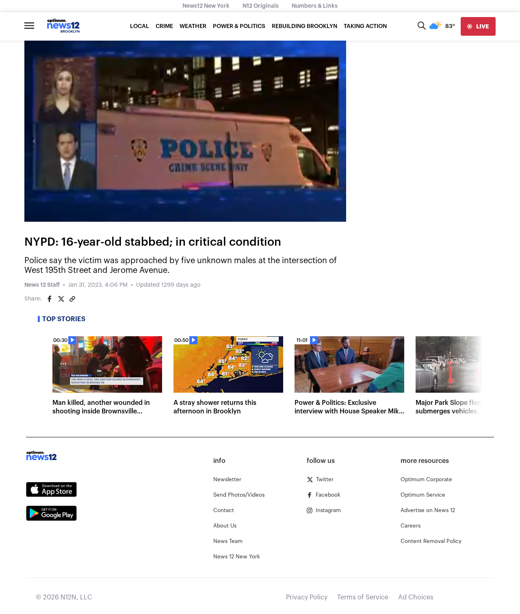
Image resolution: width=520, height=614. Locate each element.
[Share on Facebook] (49, 299)
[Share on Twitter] (61, 299)
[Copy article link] (72, 299)
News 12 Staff (42, 285)
